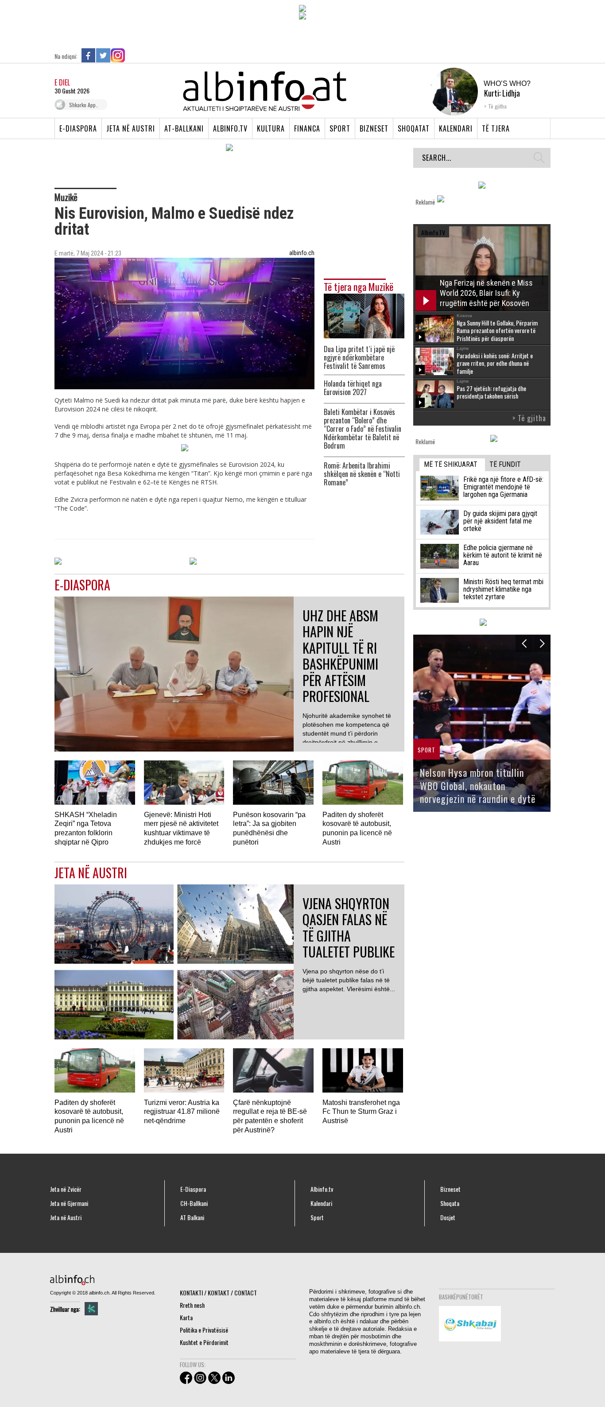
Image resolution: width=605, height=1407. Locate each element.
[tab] (452, 464)
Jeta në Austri (130, 128)
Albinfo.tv (230, 128)
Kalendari (456, 128)
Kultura (271, 128)
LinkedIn (132, 55)
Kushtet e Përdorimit (204, 1342)
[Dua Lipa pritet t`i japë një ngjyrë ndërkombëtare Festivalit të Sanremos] (364, 315)
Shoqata (449, 1203)
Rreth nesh (192, 1305)
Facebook (88, 55)
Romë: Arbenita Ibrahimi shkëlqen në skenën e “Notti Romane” (362, 474)
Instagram (118, 55)
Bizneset (374, 128)
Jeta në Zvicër (65, 1189)
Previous (524, 643)
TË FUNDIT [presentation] (505, 464)
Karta (186, 1317)
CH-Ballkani (194, 1203)
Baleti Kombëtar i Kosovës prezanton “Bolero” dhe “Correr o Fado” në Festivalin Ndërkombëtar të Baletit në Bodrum (362, 429)
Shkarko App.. (83, 105)
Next (542, 643)
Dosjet (447, 1217)
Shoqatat (414, 128)
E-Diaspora (78, 128)
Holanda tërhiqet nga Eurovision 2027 (353, 388)
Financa (307, 128)
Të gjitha (497, 106)
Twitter (103, 55)
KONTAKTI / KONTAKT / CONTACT (218, 1292)
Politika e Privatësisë (204, 1329)
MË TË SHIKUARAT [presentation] (450, 464)
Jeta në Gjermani (69, 1203)
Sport (340, 128)
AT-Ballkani (184, 128)
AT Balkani (192, 1217)
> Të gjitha (529, 418)
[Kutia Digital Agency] (91, 1308)
